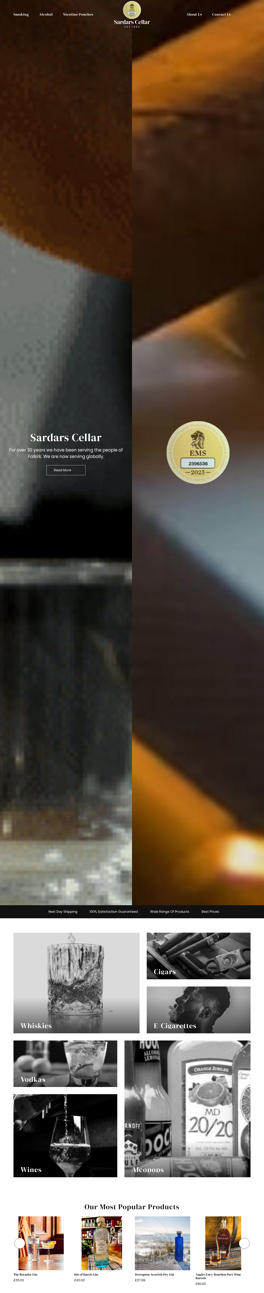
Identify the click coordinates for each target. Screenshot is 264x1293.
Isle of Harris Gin (86, 1274)
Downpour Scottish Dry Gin (154, 1274)
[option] (66, 452)
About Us (194, 14)
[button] (20, 1243)
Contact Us (221, 14)
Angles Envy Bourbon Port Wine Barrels (218, 1276)
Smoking (21, 14)
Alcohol (46, 14)
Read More (62, 470)
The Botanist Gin (25, 1274)
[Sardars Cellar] (198, 452)
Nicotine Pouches (78, 14)
